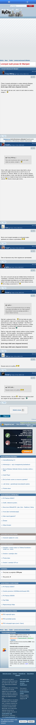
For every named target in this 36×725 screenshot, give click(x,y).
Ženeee (5, 520)
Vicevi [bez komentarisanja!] (11, 511)
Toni (6, 227)
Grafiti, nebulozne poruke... (10, 502)
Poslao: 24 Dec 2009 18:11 (16, 227)
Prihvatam (23, 721)
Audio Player (6, 475)
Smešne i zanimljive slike (10, 553)
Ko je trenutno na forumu (9, 632)
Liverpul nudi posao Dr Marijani (22, 60)
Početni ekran (7, 488)
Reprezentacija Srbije (9, 604)
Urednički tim (22, 673)
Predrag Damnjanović (10, 717)
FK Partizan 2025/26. (9, 595)
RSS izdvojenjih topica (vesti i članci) (13, 623)
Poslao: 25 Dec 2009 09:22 (17, 267)
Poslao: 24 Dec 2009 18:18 (18, 248)
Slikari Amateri (7, 525)
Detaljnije (13, 639)
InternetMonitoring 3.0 (9, 460)
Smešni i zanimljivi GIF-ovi (10, 562)
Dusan (7, 292)
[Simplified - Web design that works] (26, 698)
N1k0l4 (7, 145)
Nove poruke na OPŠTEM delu (10, 494)
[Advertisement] (18, 39)
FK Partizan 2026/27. (9, 498)
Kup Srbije (6, 600)
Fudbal (11, 60)
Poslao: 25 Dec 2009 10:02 (18, 292)
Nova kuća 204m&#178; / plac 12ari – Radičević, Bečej (18, 507)
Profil (4, 136)
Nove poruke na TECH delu (9, 456)
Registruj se (7, 139)
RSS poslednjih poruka (9, 619)
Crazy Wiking (9, 74)
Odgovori (6, 416)
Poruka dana (6, 558)
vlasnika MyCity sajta (7, 713)
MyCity (2, 60)
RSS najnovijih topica (9, 614)
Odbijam (31, 721)
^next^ (7, 248)
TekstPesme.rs (23, 684)
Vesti (27, 679)
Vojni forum (22, 681)
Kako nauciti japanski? (9, 516)
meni (9, 2)
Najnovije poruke (7, 673)
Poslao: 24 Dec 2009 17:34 (22, 74)
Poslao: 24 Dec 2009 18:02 (18, 145)
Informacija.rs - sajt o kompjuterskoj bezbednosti (16, 464)
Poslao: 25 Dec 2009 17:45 (18, 374)
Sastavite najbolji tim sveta (10, 538)
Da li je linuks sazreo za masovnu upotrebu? (15, 479)
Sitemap (15, 673)
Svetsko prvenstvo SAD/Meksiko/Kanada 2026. (16, 591)
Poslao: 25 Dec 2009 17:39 (16, 356)
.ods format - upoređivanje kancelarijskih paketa (16, 484)
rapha (7, 267)
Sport (6, 60)
